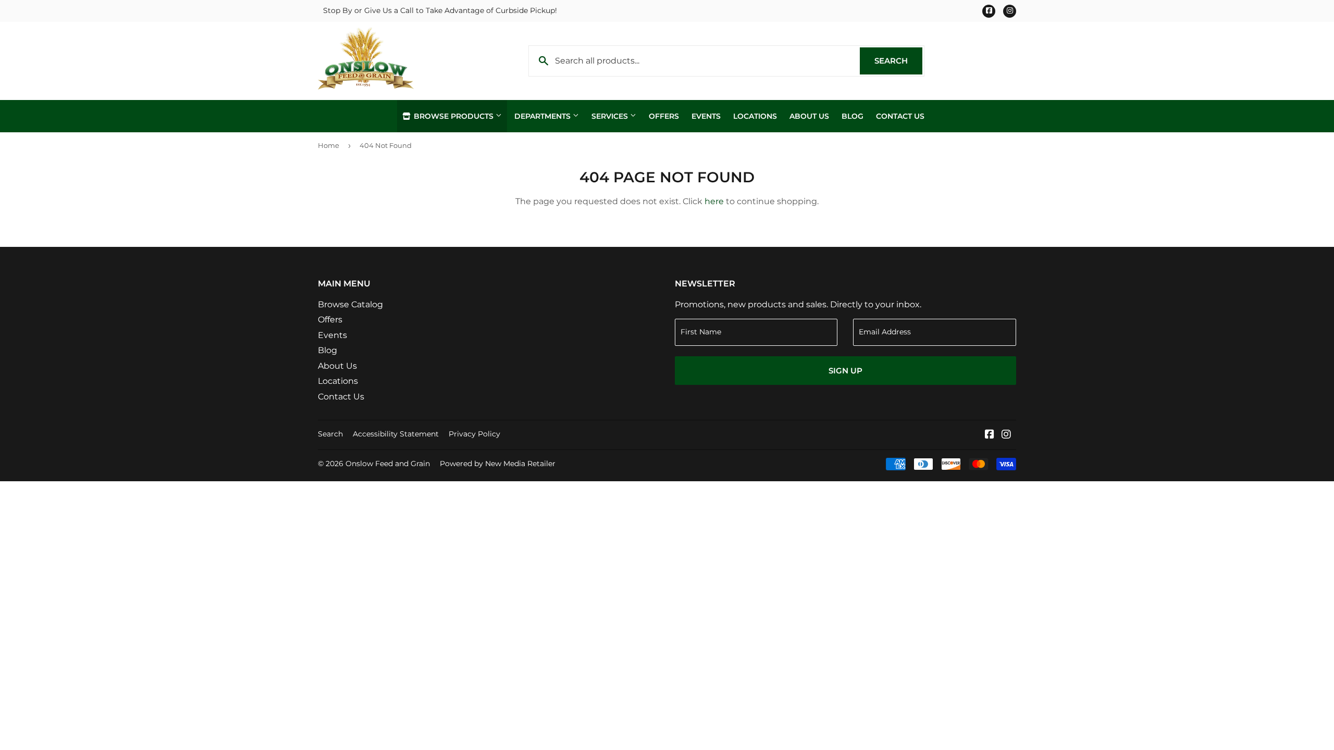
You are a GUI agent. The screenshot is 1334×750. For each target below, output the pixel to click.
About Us (809, 116)
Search (898, 61)
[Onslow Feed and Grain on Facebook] (989, 435)
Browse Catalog (350, 304)
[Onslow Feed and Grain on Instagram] (1006, 435)
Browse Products (454, 116)
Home (328, 145)
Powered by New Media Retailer (497, 463)
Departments (543, 116)
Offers (664, 116)
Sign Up (845, 371)
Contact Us (900, 116)
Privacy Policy (474, 434)
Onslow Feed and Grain (387, 463)
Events (706, 116)
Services (610, 116)
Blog (852, 116)
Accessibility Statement (396, 434)
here (714, 201)
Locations (755, 116)
